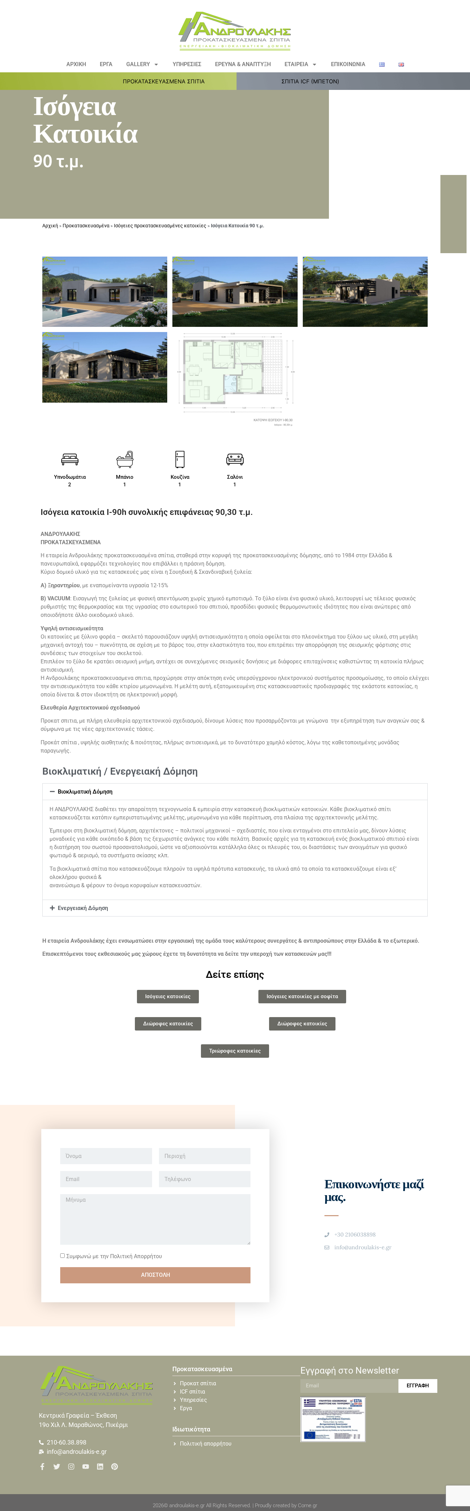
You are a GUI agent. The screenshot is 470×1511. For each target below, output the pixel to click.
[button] (168, 81)
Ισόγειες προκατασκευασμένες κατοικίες (160, 225)
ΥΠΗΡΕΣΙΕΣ (187, 64)
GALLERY (138, 64)
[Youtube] (85, 1466)
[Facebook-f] (42, 1466)
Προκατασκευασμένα (86, 225)
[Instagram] (71, 1466)
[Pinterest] (114, 1466)
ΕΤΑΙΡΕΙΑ (296, 64)
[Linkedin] (100, 1466)
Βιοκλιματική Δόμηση (85, 791)
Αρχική (50, 225)
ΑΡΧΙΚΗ (76, 64)
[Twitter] (56, 1466)
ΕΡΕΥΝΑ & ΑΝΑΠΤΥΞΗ (243, 64)
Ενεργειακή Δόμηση (83, 908)
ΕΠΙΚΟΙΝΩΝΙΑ (348, 64)
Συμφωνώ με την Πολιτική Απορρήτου (114, 1256)
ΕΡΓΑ (106, 64)
